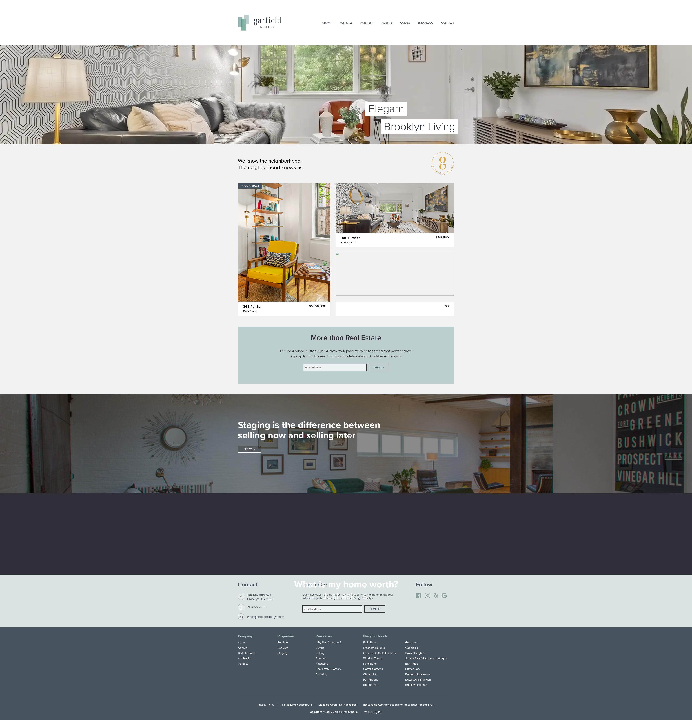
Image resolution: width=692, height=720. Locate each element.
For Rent (367, 23)
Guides (405, 23)
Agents (387, 23)
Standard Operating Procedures (337, 704)
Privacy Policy (266, 704)
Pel (380, 712)
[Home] (259, 22)
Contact (447, 23)
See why (249, 449)
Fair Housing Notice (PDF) (296, 704)
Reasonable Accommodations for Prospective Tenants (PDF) (399, 704)
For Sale (346, 23)
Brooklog (425, 23)
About (327, 23)
